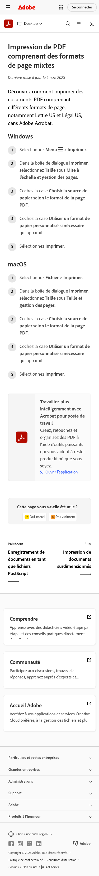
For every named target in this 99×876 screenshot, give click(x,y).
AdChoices (52, 867)
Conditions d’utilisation (61, 860)
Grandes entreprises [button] (24, 769)
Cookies (13, 867)
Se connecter (82, 7)
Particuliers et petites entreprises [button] (33, 757)
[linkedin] (38, 843)
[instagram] (20, 843)
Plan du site (29, 867)
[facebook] (11, 843)
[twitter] (29, 843)
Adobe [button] (13, 805)
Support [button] (14, 793)
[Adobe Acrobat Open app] (92, 23)
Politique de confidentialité (25, 860)
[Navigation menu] (8, 7)
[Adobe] (26, 7)
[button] (61, 7)
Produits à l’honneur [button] (24, 816)
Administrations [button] (20, 781)
